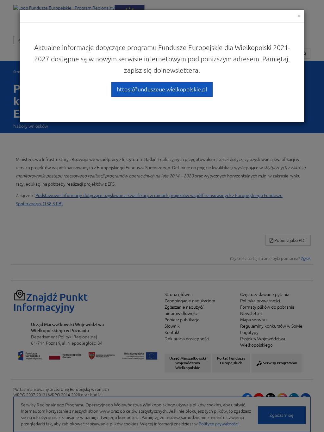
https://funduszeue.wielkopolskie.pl (162, 89)
